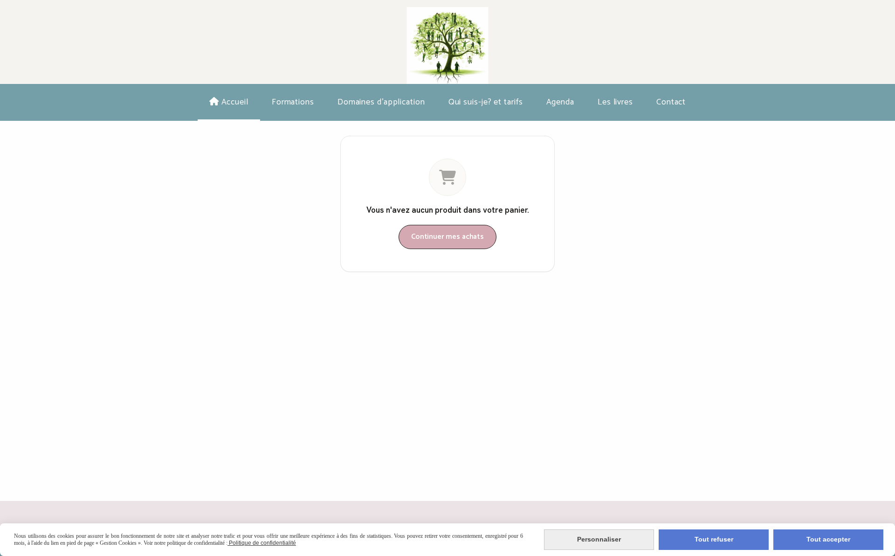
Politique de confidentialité (261, 543)
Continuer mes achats (447, 236)
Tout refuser (714, 539)
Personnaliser (599, 539)
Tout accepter (828, 539)
